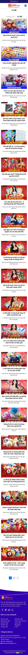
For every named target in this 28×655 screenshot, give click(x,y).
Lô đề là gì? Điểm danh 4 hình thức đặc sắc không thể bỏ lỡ (14, 480)
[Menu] (25, 5)
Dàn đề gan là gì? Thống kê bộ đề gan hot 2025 (14, 175)
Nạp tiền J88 (4, 623)
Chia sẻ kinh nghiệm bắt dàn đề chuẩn (14, 64)
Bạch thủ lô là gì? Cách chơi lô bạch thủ (14, 36)
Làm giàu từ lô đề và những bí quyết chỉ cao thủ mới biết (14, 231)
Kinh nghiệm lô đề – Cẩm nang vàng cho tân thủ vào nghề (14, 564)
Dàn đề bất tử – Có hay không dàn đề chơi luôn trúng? (14, 147)
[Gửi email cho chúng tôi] (9, 610)
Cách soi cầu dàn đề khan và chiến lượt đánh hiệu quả (14, 92)
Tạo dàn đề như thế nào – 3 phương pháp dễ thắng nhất (14, 203)
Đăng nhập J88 (5, 621)
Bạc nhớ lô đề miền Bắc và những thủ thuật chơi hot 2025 (14, 397)
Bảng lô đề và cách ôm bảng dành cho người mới (14, 425)
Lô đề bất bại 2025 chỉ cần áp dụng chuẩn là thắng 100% (14, 258)
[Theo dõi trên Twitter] (5, 610)
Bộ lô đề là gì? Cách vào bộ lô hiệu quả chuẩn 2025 (14, 286)
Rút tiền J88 (4, 625)
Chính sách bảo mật (20, 621)
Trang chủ (10, 16)
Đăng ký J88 (4, 619)
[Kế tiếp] (17, 577)
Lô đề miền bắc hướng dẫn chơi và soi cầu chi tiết (14, 369)
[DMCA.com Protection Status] (19, 652)
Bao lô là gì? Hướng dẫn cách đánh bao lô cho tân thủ (14, 536)
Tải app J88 (4, 626)
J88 (6, 602)
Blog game (18, 625)
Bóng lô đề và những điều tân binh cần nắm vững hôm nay (14, 453)
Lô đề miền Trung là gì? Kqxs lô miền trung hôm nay (14, 314)
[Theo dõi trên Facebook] (2, 610)
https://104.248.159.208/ (12, 635)
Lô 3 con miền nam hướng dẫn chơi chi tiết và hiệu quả (14, 342)
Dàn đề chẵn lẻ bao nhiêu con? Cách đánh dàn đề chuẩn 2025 (14, 119)
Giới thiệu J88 (19, 619)
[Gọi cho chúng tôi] (12, 610)
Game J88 (18, 623)
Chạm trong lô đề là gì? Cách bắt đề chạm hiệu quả (14, 508)
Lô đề (16, 626)
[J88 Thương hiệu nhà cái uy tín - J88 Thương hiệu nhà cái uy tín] (14, 5)
